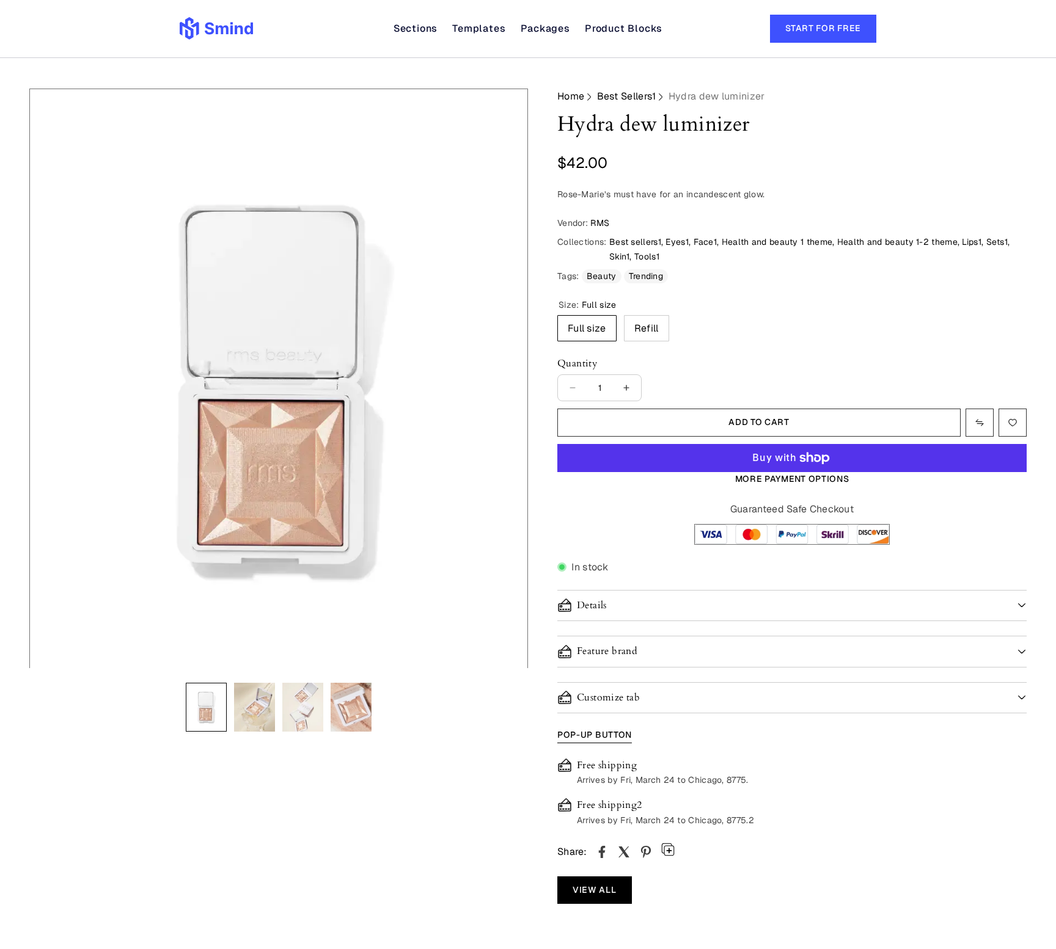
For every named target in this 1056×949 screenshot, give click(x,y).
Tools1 (646, 256)
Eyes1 (677, 241)
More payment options (792, 478)
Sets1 (997, 241)
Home (570, 96)
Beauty (602, 276)
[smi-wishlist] (980, 423)
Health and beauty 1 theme (777, 241)
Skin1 (619, 256)
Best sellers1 (635, 241)
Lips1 (971, 241)
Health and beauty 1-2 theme (897, 241)
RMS (599, 222)
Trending (646, 276)
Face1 (705, 241)
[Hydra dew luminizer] (602, 852)
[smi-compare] (1013, 423)
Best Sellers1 (626, 96)
